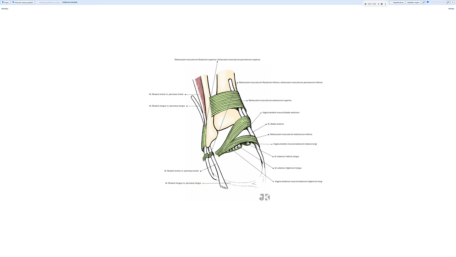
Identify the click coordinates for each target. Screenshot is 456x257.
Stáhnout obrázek (70, 2)
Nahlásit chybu (413, 2)
